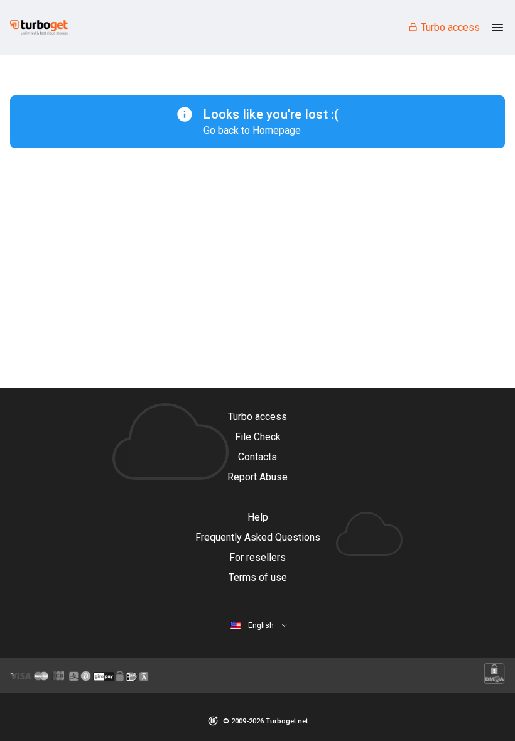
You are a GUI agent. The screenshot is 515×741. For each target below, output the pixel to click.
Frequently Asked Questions (257, 537)
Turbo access (450, 27)
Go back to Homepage (252, 130)
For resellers (257, 557)
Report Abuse (257, 477)
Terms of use (258, 577)
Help (257, 517)
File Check (258, 437)
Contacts (257, 457)
